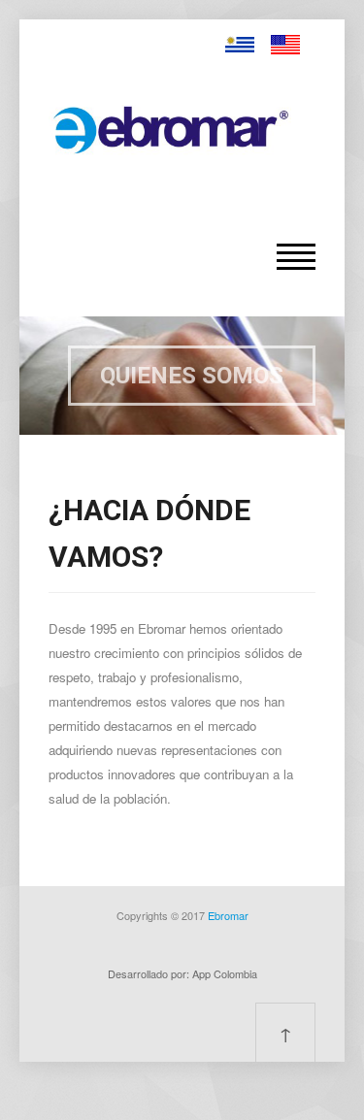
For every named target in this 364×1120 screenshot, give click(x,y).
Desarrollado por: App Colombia (182, 973)
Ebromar (228, 915)
